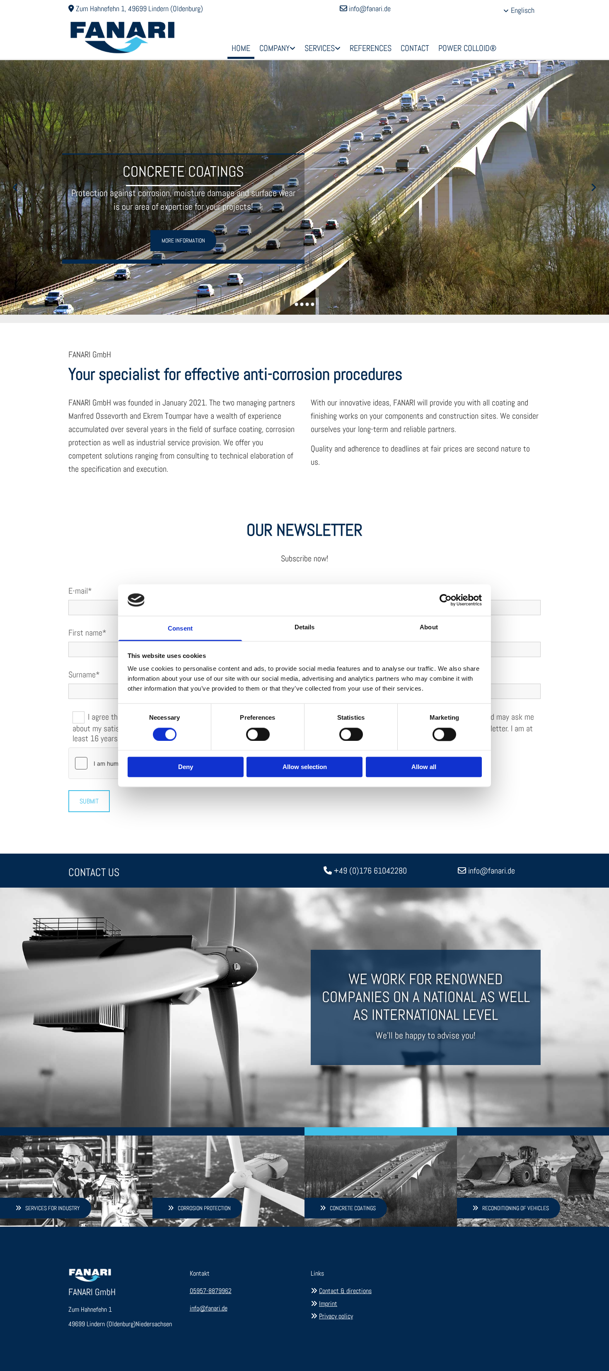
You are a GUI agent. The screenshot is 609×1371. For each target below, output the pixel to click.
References (371, 48)
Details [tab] (305, 627)
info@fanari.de (370, 8)
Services (319, 48)
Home (241, 48)
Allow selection (305, 767)
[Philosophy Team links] (293, 49)
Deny (185, 767)
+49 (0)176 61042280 (370, 870)
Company (274, 48)
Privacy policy (336, 1316)
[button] (183, 240)
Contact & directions (345, 1290)
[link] (277, 49)
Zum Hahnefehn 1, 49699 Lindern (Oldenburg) (139, 8)
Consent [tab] (180, 628)
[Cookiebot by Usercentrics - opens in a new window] (445, 600)
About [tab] (429, 627)
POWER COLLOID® (467, 48)
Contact (415, 48)
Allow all (423, 767)
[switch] (258, 734)
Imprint (328, 1303)
